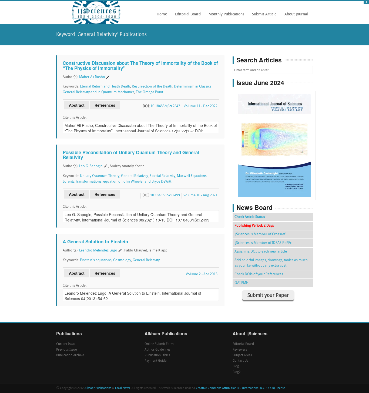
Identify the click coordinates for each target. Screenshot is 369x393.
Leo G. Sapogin (91, 166)
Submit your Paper (268, 295)
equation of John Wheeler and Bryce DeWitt (137, 181)
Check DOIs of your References (258, 274)
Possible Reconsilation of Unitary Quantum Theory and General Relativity (131, 155)
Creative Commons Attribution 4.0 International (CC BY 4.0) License (240, 388)
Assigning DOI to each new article (260, 251)
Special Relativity (162, 176)
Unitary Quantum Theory (99, 176)
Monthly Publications (225, 16)
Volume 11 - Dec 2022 (200, 106)
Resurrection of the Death (152, 86)
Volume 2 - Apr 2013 (201, 274)
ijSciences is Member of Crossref (259, 234)
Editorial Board (186, 16)
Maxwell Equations (192, 176)
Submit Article (263, 16)
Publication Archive (70, 355)
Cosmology (122, 260)
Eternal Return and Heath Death (105, 86)
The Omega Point (149, 92)
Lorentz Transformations (82, 181)
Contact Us (240, 360)
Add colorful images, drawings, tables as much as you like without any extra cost (271, 262)
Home (162, 14)
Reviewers (240, 349)
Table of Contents (275, 130)
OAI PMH (241, 283)
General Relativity (134, 176)
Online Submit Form (159, 344)
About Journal (294, 16)
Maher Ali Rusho (92, 77)
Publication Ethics (157, 355)
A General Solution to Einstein (95, 241)
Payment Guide (155, 360)
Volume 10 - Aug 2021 (200, 195)
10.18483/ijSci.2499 (165, 195)
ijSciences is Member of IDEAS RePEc (263, 243)
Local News (122, 388)
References (105, 105)
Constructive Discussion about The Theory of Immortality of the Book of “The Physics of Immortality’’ (140, 65)
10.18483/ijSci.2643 (165, 106)
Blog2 (237, 372)
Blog (236, 366)
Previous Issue (66, 349)
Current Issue (65, 344)
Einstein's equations (96, 260)
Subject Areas (242, 355)
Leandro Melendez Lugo (98, 250)
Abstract (77, 105)
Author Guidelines (157, 349)
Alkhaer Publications (98, 388)
